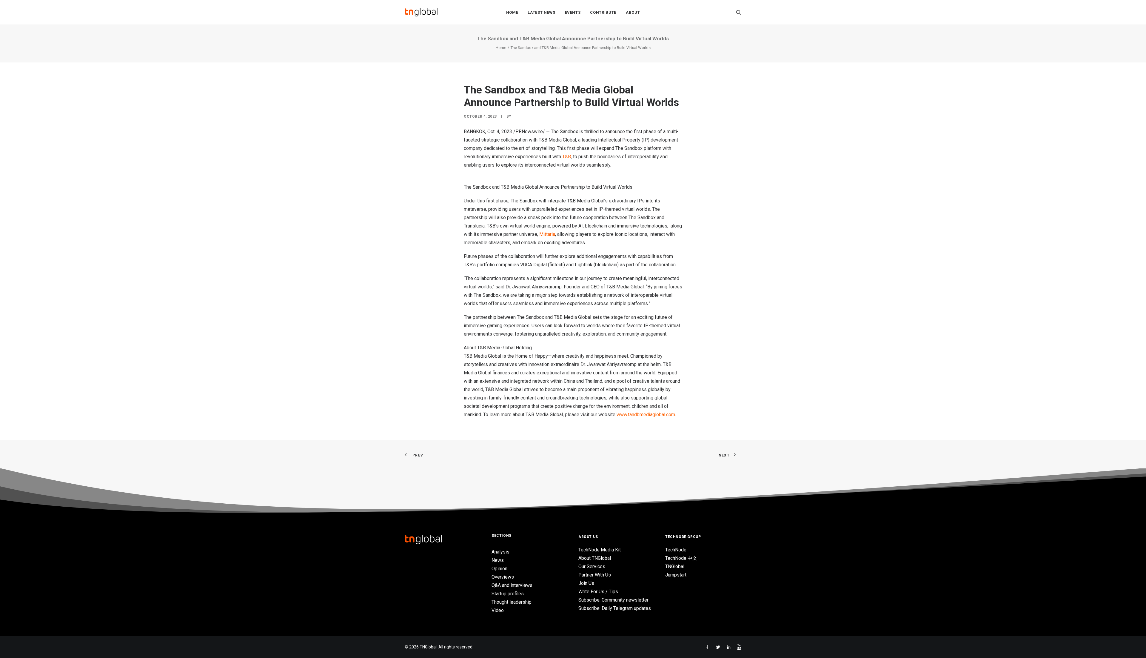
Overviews (503, 577)
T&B (566, 156)
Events (573, 12)
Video (498, 610)
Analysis (500, 552)
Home (512, 12)
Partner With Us (594, 575)
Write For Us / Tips (598, 591)
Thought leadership (512, 602)
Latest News (541, 12)
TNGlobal (674, 566)
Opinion (499, 568)
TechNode (675, 550)
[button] (738, 12)
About (633, 12)
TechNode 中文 (681, 558)
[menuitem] (512, 12)
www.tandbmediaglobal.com (646, 414)
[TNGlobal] (421, 12)
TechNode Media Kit (599, 550)
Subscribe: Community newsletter (613, 600)
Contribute (603, 12)
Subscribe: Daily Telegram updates (614, 608)
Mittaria (547, 234)
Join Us (586, 583)
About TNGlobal (594, 558)
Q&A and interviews (512, 585)
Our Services (591, 566)
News (498, 560)
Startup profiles (508, 593)
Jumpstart (675, 575)
